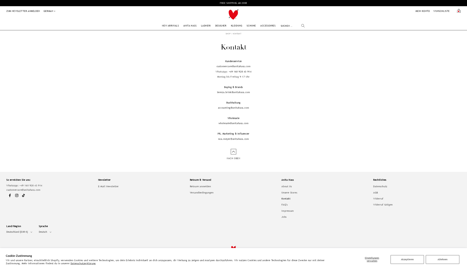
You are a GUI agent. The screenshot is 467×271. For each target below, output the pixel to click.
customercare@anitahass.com (234, 66)
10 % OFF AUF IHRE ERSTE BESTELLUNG (233, 3)
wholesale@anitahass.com (234, 123)
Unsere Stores (289, 192)
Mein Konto (423, 11)
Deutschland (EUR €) (17, 231)
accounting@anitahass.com (233, 107)
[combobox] (292, 26)
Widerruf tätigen (383, 204)
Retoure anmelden (200, 186)
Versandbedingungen (202, 192)
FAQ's (284, 204)
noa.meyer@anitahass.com (233, 139)
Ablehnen (442, 259)
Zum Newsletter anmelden (23, 11)
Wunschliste (441, 11)
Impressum (287, 211)
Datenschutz (380, 186)
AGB (375, 192)
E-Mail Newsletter (108, 186)
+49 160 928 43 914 (240, 71)
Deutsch (43, 231)
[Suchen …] (303, 26)
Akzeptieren (407, 259)
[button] (170, 25)
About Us (286, 186)
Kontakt (237, 34)
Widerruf (378, 198)
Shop (228, 34)
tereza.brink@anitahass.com (233, 92)
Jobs (283, 217)
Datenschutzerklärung (83, 263)
